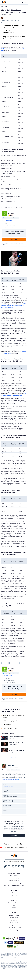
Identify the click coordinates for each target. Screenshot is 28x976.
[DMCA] (7, 938)
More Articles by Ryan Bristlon (10, 779)
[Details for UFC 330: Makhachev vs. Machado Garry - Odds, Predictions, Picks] (4, 751)
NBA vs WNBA (14, 875)
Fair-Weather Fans (14, 880)
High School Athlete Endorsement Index (14, 885)
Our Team (14, 898)
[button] (26, 2)
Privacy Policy (14, 917)
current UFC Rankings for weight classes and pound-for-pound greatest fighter (13, 305)
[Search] (22, 2)
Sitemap (14, 907)
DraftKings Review (7, 220)
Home (2, 6)
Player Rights (14, 925)
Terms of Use (14, 920)
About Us (14, 893)
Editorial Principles (14, 915)
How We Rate (14, 900)
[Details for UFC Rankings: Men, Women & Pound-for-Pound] (4, 744)
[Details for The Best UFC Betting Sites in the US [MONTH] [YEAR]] (4, 738)
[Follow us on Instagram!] (15, 866)
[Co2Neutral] (17, 946)
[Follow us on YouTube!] (12, 866)
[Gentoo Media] (8, 942)
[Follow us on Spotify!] (19, 866)
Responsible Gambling (14, 902)
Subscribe (14, 835)
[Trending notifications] (18, 2)
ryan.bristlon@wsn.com (8, 786)
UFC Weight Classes (14, 878)
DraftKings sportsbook (7, 48)
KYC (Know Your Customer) (14, 927)
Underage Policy (14, 922)
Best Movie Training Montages (14, 883)
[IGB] (20, 938)
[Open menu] (25, 2)
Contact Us (14, 895)
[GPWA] (10, 946)
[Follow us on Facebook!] (5, 866)
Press (14, 905)
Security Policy (14, 930)
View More (13, 757)
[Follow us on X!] (9, 866)
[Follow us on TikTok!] (22, 866)
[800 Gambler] (19, 942)
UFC (6, 6)
